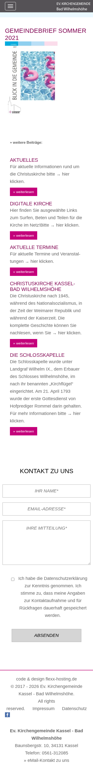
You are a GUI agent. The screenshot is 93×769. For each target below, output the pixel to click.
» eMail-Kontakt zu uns (46, 760)
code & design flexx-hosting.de (46, 679)
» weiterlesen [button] (23, 192)
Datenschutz (74, 708)
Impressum (43, 708)
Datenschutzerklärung (65, 578)
